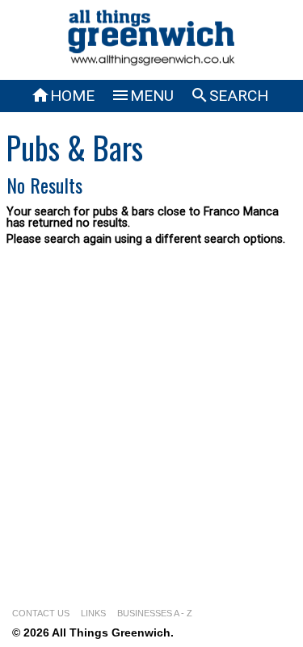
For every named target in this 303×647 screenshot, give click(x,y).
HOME (63, 95)
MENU (142, 95)
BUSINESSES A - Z (154, 613)
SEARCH (229, 95)
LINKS (93, 613)
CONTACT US (40, 613)
